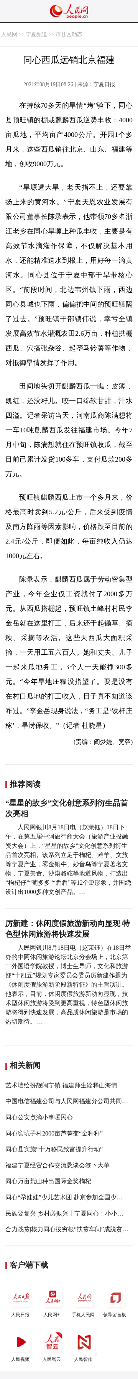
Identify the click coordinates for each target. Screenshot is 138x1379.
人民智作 (83, 1359)
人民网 (9, 34)
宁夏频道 (36, 34)
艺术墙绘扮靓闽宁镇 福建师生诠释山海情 (61, 1085)
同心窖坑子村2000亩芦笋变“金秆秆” (54, 1133)
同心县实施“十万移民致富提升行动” (54, 1149)
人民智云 (52, 1359)
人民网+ (51, 1314)
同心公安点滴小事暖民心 (39, 1117)
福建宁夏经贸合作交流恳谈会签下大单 (57, 1165)
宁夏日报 (104, 84)
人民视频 (20, 1359)
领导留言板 (114, 1314)
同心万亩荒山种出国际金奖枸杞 (48, 1181)
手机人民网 (83, 1314)
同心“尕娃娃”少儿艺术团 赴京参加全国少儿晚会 (70, 1197)
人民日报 (20, 1314)
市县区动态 (69, 34)
